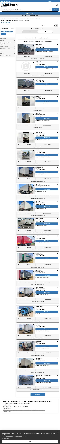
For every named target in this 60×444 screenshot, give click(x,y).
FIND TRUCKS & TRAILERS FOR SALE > (10, 19)
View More (37, 394)
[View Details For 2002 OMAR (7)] (26, 155)
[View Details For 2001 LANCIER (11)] (26, 223)
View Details (47, 49)
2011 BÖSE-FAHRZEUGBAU (42, 236)
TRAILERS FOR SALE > (24, 19)
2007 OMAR (38, 96)
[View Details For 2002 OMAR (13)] (26, 258)
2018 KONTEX (38, 358)
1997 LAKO (38, 61)
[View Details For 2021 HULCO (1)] (26, 49)
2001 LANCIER (39, 218)
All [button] (45, 31)
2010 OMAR (38, 201)
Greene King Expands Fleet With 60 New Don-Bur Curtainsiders (16, 403)
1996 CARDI (38, 341)
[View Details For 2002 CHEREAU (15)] (26, 292)
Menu (57, 5)
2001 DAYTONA (39, 167)
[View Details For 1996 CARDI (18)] (26, 346)
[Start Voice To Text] (50, 10)
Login (2, 1)
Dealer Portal (7, 1)
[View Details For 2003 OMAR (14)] (26, 275)
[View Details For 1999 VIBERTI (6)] (26, 137)
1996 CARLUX (38, 306)
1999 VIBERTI (38, 132)
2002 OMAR (38, 150)
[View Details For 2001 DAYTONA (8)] (26, 172)
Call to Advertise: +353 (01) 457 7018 (30, 15)
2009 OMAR (38, 184)
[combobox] (31, 9)
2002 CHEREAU (39, 287)
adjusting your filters (45, 38)
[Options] (57, 44)
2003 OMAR (38, 270)
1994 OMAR (38, 113)
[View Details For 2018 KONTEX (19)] (26, 363)
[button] (43, 25)
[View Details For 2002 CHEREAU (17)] (26, 329)
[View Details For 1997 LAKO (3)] (26, 84)
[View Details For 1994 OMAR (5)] (26, 118)
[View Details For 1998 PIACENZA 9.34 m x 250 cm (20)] (26, 380)
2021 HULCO (38, 44)
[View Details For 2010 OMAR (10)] (26, 206)
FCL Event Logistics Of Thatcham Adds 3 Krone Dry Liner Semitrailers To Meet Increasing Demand (24, 410)
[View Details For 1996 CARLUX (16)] (26, 311)
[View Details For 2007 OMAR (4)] (26, 101)
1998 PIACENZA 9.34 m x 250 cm (43, 375)
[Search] (2, 10)
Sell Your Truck (30, 14)
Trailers (3, 34)
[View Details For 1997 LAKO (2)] (26, 70)
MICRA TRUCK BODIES (7, 31)
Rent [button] (30, 31)
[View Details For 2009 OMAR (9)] (26, 189)
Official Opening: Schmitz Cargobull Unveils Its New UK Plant (16, 406)
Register (50, 1)
